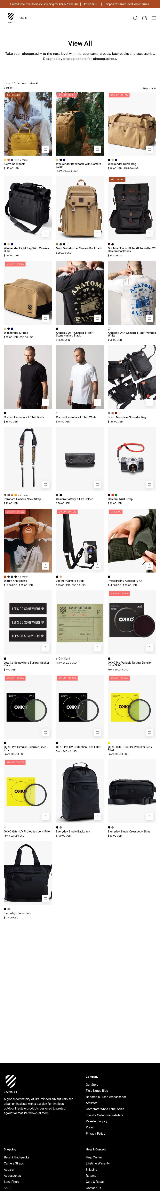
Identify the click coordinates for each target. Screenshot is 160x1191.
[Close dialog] (119, 547)
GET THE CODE (80, 664)
